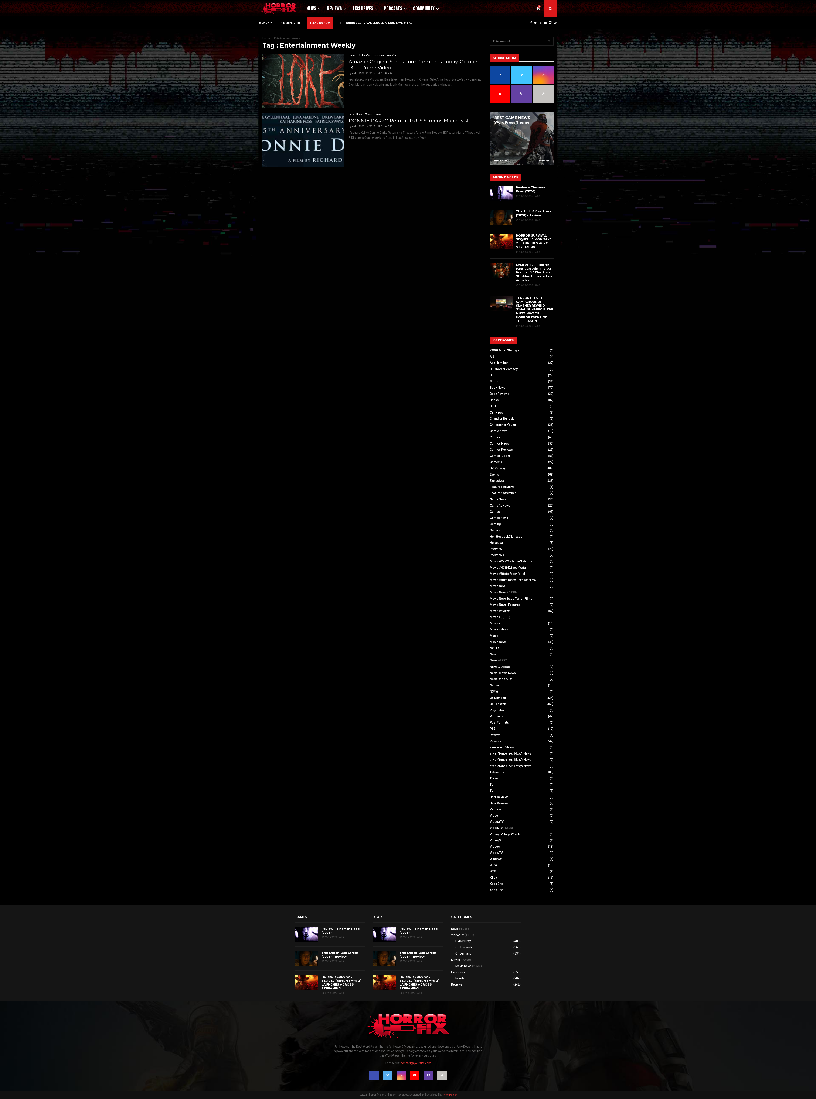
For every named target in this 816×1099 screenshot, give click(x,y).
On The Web (364, 55)
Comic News (498, 431)
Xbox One (496, 883)
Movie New (497, 586)
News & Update (500, 666)
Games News (499, 518)
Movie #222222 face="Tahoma (511, 561)
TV (491, 784)
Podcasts (393, 8)
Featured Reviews (502, 487)
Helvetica (496, 542)
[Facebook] (531, 23)
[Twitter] (535, 23)
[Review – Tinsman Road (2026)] (501, 193)
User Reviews (499, 797)
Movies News (499, 629)
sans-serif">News (502, 747)
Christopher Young (503, 424)
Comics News (499, 443)
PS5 (492, 728)
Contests (496, 462)
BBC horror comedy (504, 369)
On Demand (498, 698)
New (493, 654)
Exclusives (363, 8)
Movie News (356, 114)
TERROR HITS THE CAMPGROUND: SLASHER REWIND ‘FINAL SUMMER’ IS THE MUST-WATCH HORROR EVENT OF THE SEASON (534, 309)
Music (494, 635)
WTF (493, 871)
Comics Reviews (501, 449)
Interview (496, 549)
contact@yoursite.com (416, 1063)
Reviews (334, 8)
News (311, 8)
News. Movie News (503, 673)
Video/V (495, 840)
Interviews (497, 555)
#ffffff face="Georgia (504, 350)
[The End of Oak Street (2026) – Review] (501, 217)
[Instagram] (540, 23)
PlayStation (498, 710)
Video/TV (391, 55)
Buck (493, 406)
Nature (494, 648)
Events (494, 474)
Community (424, 8)
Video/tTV (497, 821)
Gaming (495, 524)
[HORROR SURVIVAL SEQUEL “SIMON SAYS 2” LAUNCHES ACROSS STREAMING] (501, 241)
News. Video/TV (501, 679)
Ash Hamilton (499, 362)
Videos (495, 846)
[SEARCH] (549, 41)
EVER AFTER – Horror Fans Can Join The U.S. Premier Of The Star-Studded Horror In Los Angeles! (534, 272)
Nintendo (496, 685)
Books (494, 400)
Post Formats (499, 722)
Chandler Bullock (502, 418)
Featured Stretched (503, 493)
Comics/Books (500, 455)
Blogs (494, 381)
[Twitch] (550, 23)
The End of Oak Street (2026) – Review (534, 213)
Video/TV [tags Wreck (505, 834)
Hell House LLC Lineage (506, 536)
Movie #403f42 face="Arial (508, 567)
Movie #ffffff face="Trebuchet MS (513, 580)
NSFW (494, 691)
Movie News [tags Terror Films (511, 598)
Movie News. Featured (505, 604)
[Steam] (555, 23)
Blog (493, 375)
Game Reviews (500, 505)
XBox (493, 877)
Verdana (496, 809)
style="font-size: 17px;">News (510, 766)
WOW (493, 865)
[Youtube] (545, 23)
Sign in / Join (291, 22)
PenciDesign (450, 1094)
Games (495, 511)
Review (495, 735)
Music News (498, 642)
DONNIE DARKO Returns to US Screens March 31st (409, 121)
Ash (354, 73)
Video (494, 815)
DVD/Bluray (498, 468)
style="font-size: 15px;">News (510, 759)
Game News (498, 499)
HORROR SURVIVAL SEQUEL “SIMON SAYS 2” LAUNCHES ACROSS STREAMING (534, 241)
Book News (497, 387)
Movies (369, 114)
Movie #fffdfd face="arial (507, 573)
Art (492, 356)
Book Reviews (499, 393)
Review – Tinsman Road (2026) (530, 189)
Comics (495, 437)
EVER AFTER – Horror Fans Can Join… (373, 22)
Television (378, 55)
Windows (496, 859)
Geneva (495, 530)
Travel (494, 778)
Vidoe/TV (496, 852)
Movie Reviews (500, 611)
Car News (496, 412)
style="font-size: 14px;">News (510, 753)
